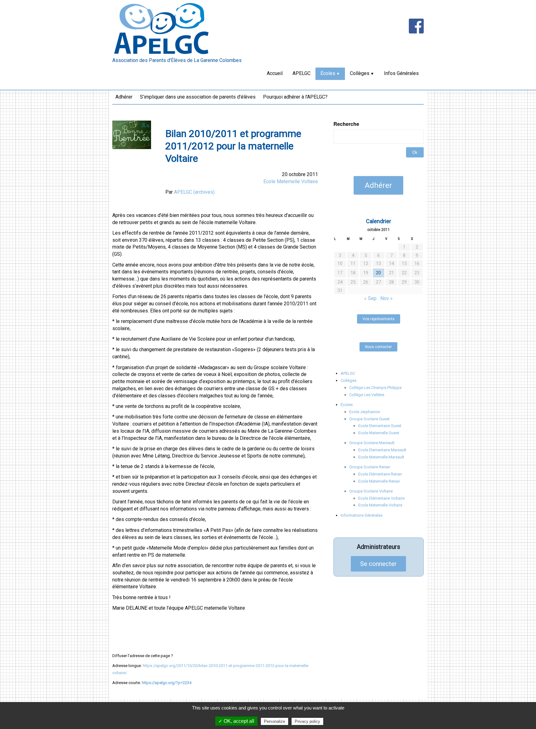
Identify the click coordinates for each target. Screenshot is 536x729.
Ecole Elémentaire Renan (380, 474)
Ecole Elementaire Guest (379, 425)
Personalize (274, 721)
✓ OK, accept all (236, 721)
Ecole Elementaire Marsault (382, 450)
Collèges (359, 73)
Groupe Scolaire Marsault (372, 442)
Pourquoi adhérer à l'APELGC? (295, 97)
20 (378, 273)
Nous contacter (378, 347)
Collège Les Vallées (366, 394)
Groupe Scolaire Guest (369, 419)
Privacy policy (307, 721)
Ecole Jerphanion (364, 411)
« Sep (370, 298)
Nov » (386, 298)
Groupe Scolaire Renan (369, 467)
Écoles (327, 73)
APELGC (301, 73)
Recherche (346, 124)
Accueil (275, 73)
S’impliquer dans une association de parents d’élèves (198, 97)
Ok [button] (415, 152)
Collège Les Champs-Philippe (375, 387)
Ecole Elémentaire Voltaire (381, 498)
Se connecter (378, 564)
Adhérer (123, 97)
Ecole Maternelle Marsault (381, 457)
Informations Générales (361, 515)
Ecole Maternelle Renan (379, 481)
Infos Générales (401, 73)
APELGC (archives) (194, 192)
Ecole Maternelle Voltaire (290, 181)
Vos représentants (379, 319)
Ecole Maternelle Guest (378, 433)
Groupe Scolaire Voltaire (371, 491)
